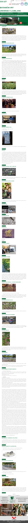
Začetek (9, 495)
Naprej (17, 495)
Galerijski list (3, 240)
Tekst (2, 124)
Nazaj (10, 495)
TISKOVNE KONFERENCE (5, 15)
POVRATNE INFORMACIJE (17, 521)
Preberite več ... (3, 57)
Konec (19, 495)
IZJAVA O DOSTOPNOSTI (10, 521)
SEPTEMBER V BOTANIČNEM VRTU (12, 15)
